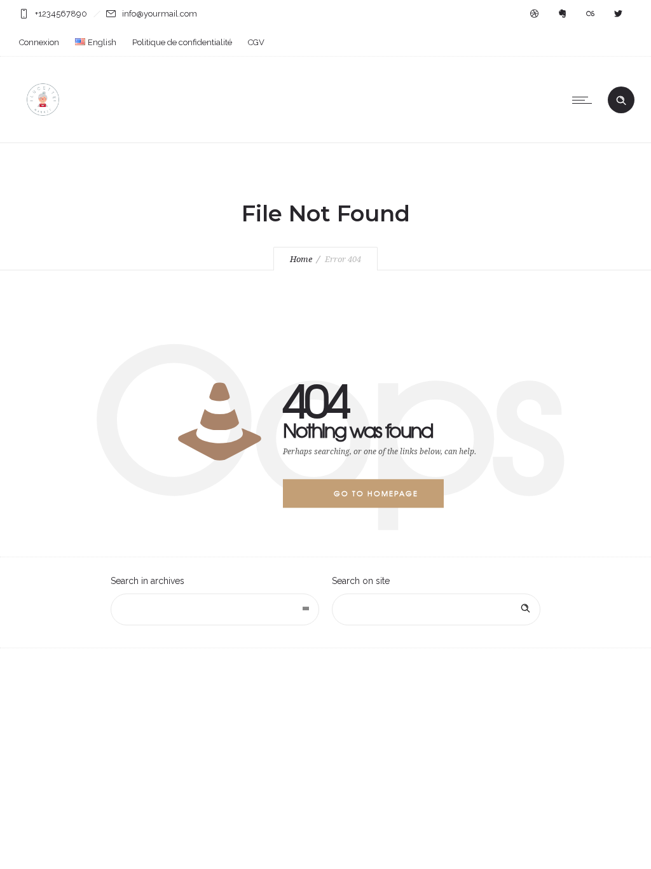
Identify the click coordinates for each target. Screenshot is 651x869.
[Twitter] (618, 14)
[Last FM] (590, 14)
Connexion (39, 42)
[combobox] (215, 609)
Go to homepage (376, 493)
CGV (256, 42)
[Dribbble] (534, 14)
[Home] (43, 127)
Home (301, 259)
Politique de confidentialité (182, 42)
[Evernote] (562, 14)
